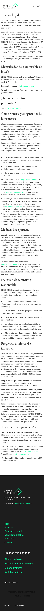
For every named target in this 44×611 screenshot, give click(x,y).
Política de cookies (22, 596)
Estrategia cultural (13, 531)
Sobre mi (8, 527)
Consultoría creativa (13, 535)
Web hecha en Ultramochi (14, 605)
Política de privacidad (26, 592)
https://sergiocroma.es (29, 451)
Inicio (6, 524)
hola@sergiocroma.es (26, 86)
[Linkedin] (13, 512)
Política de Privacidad (13, 108)
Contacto (8, 542)
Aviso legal (12, 592)
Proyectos (9, 538)
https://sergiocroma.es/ (29, 180)
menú (37, 6)
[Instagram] (6, 512)
